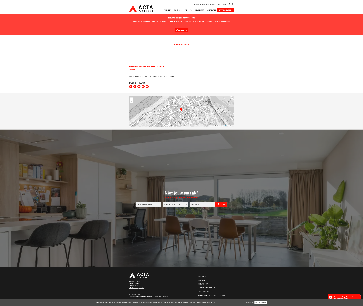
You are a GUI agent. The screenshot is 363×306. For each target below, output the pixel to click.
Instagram (232, 4)
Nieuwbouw (199, 10)
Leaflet (212, 126)
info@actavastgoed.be (136, 288)
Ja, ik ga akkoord (260, 302)
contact (196, 4)
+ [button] (131, 99)
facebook (134, 86)
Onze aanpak (203, 291)
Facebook (229, 4)
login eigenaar (210, 4)
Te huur (188, 10)
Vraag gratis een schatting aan (211, 295)
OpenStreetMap (224, 126)
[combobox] (148, 204)
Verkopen (167, 10)
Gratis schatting (225, 10)
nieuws (202, 4)
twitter (138, 86)
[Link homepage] (144, 8)
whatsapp (130, 86)
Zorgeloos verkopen (207, 288)
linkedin (143, 86)
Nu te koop (178, 10)
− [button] (131, 101)
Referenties (211, 10)
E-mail (147, 86)
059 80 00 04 (222, 4)
